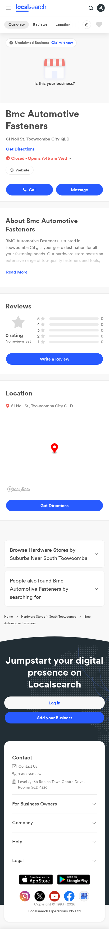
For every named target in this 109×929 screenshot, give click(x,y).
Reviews (40, 24)
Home (8, 616)
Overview (16, 24)
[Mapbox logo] (18, 489)
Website (22, 170)
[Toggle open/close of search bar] (91, 8)
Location (63, 24)
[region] (54, 454)
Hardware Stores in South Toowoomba (48, 616)
